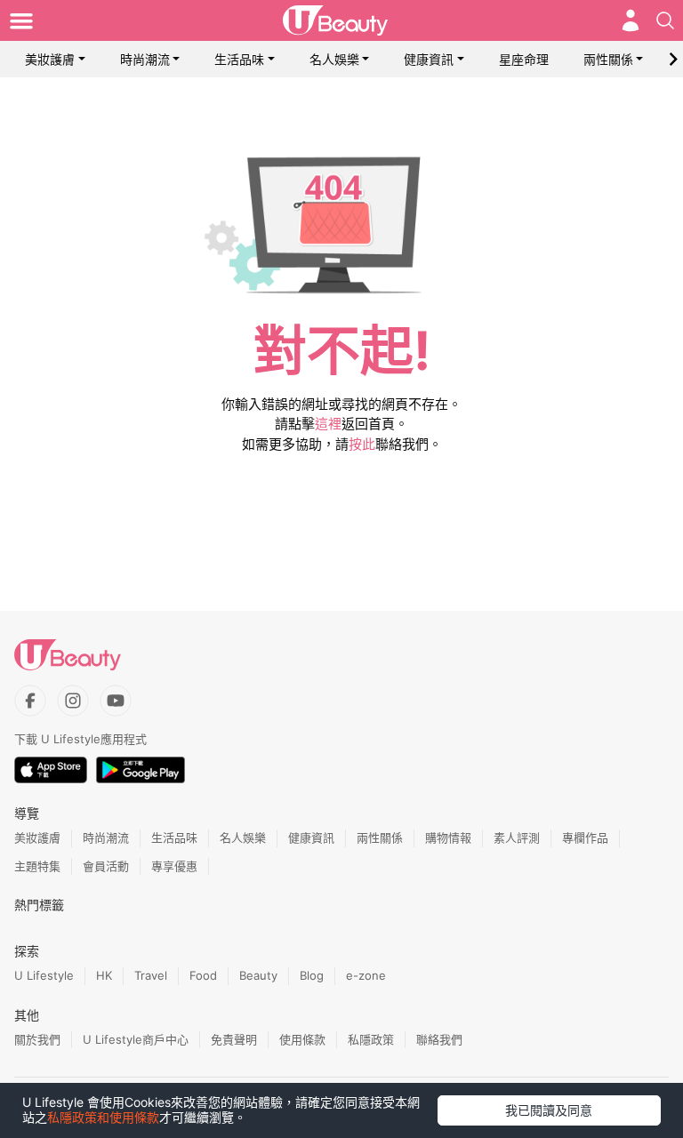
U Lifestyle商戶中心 (136, 1039)
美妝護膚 (50, 59)
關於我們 (37, 1039)
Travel (150, 975)
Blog (312, 975)
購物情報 (448, 837)
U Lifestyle (44, 975)
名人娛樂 (334, 59)
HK (104, 975)
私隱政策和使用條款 (103, 1117)
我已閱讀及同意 (548, 1110)
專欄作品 (585, 837)
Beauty (258, 975)
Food (203, 975)
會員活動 (106, 866)
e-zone (366, 975)
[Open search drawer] (665, 20)
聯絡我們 (439, 1039)
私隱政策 (371, 1039)
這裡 (328, 423)
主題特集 (37, 866)
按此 (362, 444)
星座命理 (524, 59)
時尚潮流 (145, 59)
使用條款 (302, 1039)
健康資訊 (429, 59)
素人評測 (517, 837)
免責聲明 (234, 1039)
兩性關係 (608, 59)
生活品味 (239, 59)
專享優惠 (174, 866)
